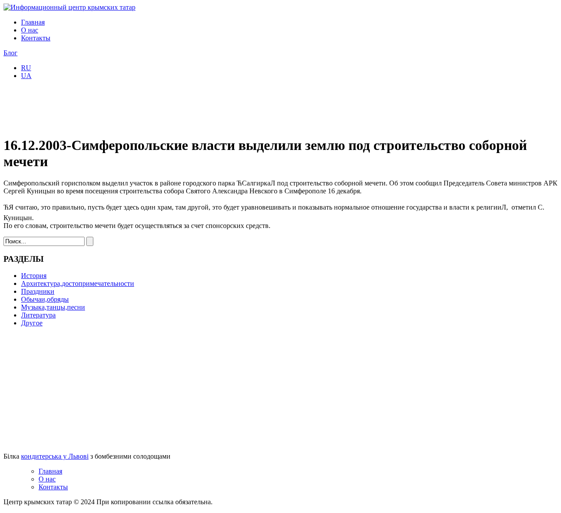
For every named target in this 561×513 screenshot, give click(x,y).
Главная (33, 22)
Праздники (37, 291)
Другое (32, 323)
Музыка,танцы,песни (53, 307)
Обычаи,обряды (45, 299)
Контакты (35, 38)
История (33, 275)
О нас (29, 30)
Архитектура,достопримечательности (77, 283)
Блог (11, 53)
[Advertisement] (163, 106)
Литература (38, 315)
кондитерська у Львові (55, 456)
